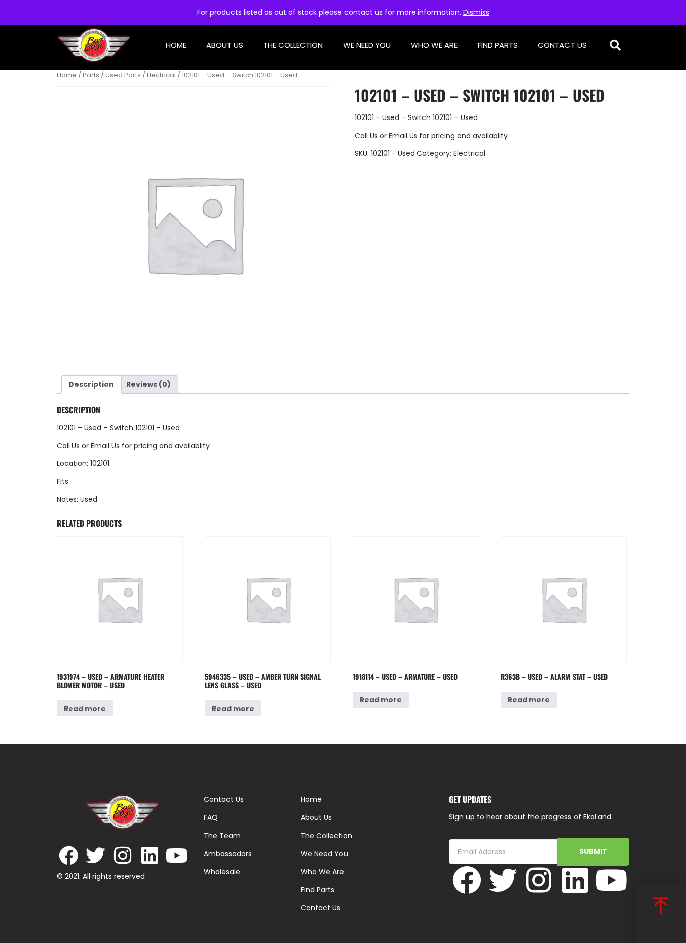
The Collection (293, 45)
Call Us (366, 136)
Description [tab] (91, 384)
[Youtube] (177, 855)
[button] (615, 45)
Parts (91, 75)
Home (176, 45)
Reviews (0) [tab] (148, 384)
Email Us (404, 136)
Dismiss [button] (476, 12)
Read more (85, 708)
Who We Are (434, 45)
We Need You (367, 45)
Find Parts (498, 45)
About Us (224, 45)
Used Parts (123, 75)
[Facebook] (68, 855)
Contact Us (562, 45)
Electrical (161, 75)
